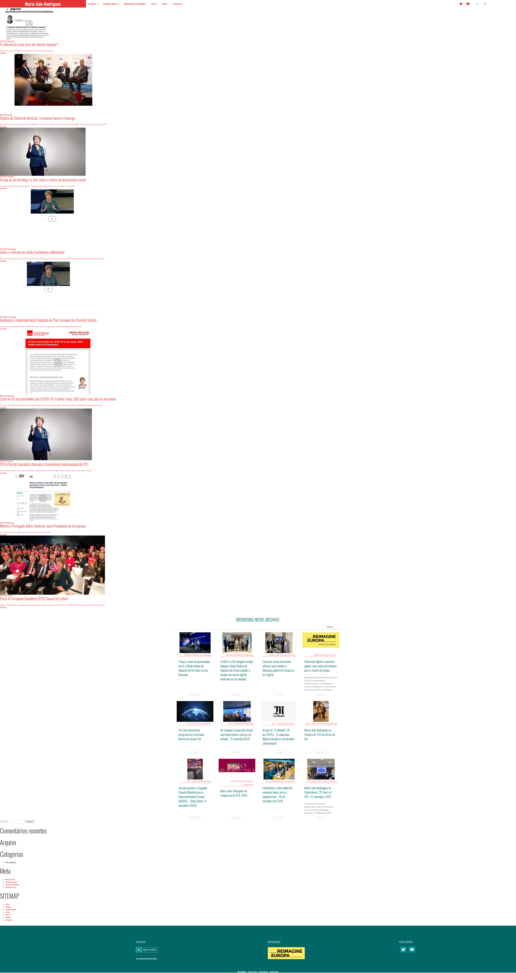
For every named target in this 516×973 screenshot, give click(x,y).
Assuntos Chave (110, 3)
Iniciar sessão (10, 879)
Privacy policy (263, 971)
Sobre (164, 3)
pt (485, 3)
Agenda (8, 917)
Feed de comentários (12, 884)
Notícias (92, 3)
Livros (153, 3)
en (477, 3)
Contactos (177, 3)
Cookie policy (274, 971)
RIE (139, 949)
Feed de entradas (11, 882)
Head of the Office (149, 949)
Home (7, 904)
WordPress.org (11, 887)
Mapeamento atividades (135, 3)
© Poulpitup (242, 971)
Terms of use (252, 971)
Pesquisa (330, 627)
